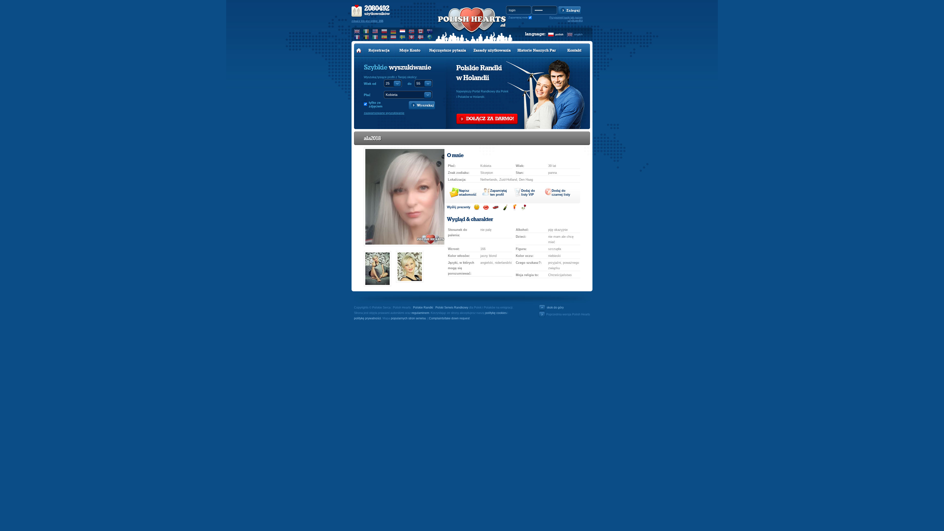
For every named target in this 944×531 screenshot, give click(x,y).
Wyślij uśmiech (476, 207)
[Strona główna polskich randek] (359, 50)
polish (559, 34)
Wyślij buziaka (486, 207)
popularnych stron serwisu (408, 318)
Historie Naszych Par (536, 50)
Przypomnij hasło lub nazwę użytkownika (566, 19)
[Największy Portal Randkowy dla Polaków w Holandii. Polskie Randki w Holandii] (472, 25)
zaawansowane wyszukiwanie (384, 113)
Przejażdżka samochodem (495, 207)
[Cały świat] (430, 37)
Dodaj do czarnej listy (561, 192)
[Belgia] (366, 37)
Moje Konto (409, 50)
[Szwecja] (402, 37)
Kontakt (574, 50)
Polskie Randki (423, 307)
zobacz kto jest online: (367, 20)
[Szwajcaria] (412, 37)
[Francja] (357, 37)
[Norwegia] (412, 31)
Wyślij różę (524, 207)
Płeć (367, 95)
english (578, 34)
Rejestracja (379, 50)
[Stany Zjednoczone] (375, 31)
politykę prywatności (367, 318)
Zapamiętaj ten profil (498, 192)
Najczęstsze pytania (447, 50)
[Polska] (384, 31)
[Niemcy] (393, 31)
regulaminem (420, 313)
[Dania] (421, 37)
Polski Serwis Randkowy (451, 307)
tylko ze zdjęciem (376, 104)
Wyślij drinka (514, 207)
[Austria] (393, 37)
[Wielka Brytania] (357, 31)
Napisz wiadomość (467, 192)
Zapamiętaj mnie (518, 17)
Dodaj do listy (528, 192)
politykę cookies (496, 313)
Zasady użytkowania (492, 50)
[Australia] (430, 31)
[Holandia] (402, 31)
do (410, 84)
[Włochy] (375, 37)
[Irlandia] (366, 31)
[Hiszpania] (384, 37)
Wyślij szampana (505, 207)
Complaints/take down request (449, 318)
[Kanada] (421, 31)
